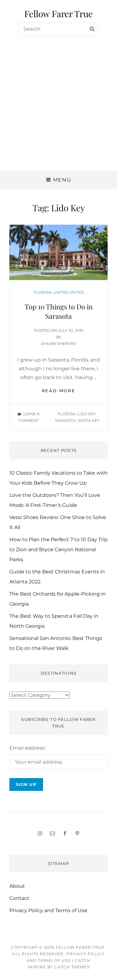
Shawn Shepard (58, 343)
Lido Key (86, 414)
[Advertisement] (58, 109)
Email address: (27, 748)
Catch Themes (71, 967)
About (17, 886)
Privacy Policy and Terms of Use (48, 910)
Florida (42, 292)
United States (68, 292)
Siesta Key (89, 420)
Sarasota (65, 420)
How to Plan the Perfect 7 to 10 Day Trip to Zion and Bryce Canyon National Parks (58, 549)
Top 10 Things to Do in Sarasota (59, 311)
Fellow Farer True (58, 13)
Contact (19, 898)
